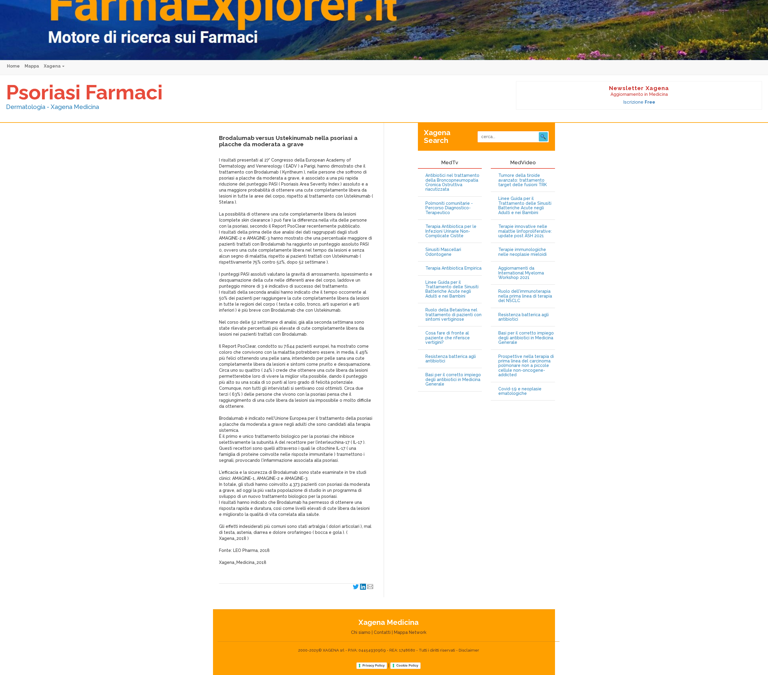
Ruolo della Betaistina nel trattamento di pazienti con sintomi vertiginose (453, 315)
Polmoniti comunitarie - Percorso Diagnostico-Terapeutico (449, 208)
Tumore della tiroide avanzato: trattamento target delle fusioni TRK (522, 180)
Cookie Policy (407, 665)
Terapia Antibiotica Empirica (453, 268)
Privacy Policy (373, 665)
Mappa (32, 66)
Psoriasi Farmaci (84, 92)
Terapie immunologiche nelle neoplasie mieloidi (522, 251)
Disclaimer (469, 650)
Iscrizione (639, 102)
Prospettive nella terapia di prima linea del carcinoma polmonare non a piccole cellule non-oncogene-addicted (526, 365)
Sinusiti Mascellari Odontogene (443, 251)
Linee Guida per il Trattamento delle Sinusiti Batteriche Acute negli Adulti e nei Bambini (451, 289)
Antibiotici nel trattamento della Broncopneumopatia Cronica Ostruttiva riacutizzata (452, 182)
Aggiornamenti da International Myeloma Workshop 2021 (521, 273)
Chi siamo (360, 632)
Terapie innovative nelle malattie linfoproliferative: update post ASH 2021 (525, 231)
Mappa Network (410, 632)
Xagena (53, 66)
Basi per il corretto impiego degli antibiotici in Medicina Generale (453, 379)
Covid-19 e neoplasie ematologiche (520, 391)
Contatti (382, 632)
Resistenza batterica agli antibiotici (450, 358)
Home (13, 66)
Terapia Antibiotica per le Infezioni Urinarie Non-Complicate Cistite (450, 231)
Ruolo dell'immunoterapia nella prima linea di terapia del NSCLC (525, 296)
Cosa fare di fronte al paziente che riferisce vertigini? (447, 338)
